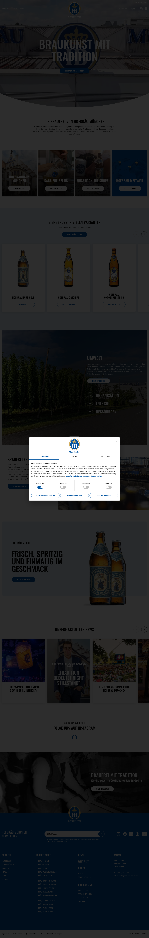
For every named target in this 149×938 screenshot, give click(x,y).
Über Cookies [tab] (105, 456)
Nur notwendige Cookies (45, 495)
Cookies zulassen (104, 495)
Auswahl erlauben (74, 495)
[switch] (63, 487)
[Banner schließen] (116, 441)
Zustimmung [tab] (44, 456)
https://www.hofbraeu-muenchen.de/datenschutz (84, 476)
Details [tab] (74, 456)
